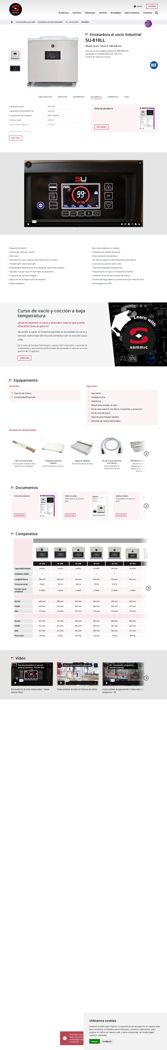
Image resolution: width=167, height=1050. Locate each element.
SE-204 (42, 563)
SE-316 (114, 563)
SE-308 (78, 563)
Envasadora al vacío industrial (115, 34)
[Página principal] (15, 9)
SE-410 (132, 563)
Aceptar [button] (94, 1041)
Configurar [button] (107, 1041)
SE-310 (96, 563)
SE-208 (60, 563)
